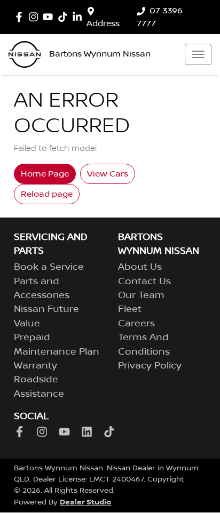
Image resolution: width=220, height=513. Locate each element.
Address (103, 23)
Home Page (45, 174)
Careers (136, 324)
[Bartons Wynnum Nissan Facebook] (21, 17)
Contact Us (144, 281)
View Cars (107, 174)
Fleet (130, 309)
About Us (140, 267)
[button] (198, 54)
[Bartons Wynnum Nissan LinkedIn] (79, 17)
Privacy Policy (150, 366)
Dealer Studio (85, 502)
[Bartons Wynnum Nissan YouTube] (50, 17)
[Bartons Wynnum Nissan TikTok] (111, 431)
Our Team (141, 295)
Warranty (35, 366)
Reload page (47, 194)
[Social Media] (65, 17)
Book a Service (49, 267)
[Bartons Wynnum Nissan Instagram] (35, 17)
